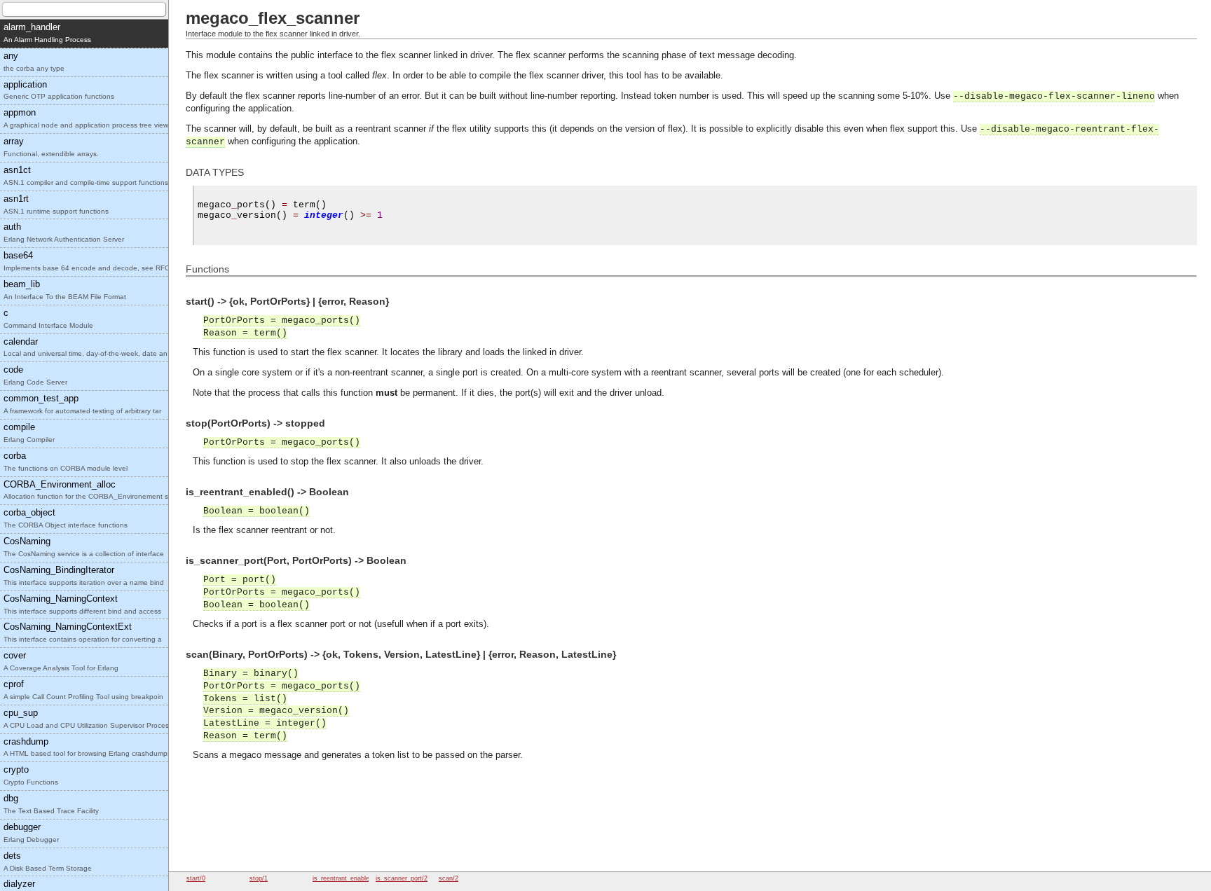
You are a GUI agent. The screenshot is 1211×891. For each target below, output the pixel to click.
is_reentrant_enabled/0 (345, 878)
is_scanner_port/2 (401, 878)
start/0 (195, 878)
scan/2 (448, 878)
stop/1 (258, 878)
